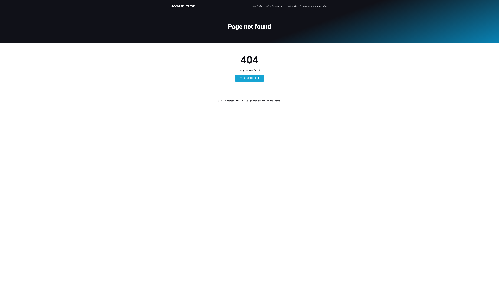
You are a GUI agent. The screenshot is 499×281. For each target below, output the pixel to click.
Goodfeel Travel (183, 6)
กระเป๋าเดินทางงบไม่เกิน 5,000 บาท (268, 6)
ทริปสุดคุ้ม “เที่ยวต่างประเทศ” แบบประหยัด (307, 6)
